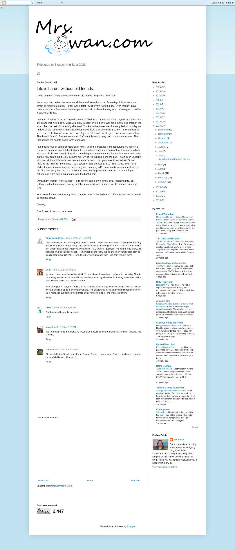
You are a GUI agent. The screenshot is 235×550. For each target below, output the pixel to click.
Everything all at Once (166, 347)
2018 (158, 108)
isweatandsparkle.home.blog (171, 263)
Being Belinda (163, 366)
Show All (195, 427)
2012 (158, 191)
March (161, 173)
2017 (158, 113)
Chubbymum (163, 409)
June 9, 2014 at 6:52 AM (65, 269)
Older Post (135, 480)
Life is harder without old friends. (174, 159)
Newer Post (43, 480)
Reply (48, 259)
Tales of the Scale (164, 369)
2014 (158, 126)
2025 (158, 91)
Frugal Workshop (165, 214)
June (161, 155)
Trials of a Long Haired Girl (170, 387)
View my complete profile (164, 467)
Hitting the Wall (163, 285)
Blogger (131, 526)
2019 (158, 104)
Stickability (161, 412)
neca (48, 327)
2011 (158, 195)
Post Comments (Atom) (61, 486)
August (162, 147)
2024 (158, 95)
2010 (158, 200)
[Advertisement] (89, 449)
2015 (158, 121)
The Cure (160, 266)
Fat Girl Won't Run (165, 344)
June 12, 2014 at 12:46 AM (66, 349)
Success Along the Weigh (169, 322)
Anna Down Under (55, 238)
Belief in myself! (164, 282)
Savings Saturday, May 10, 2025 (171, 390)
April (160, 169)
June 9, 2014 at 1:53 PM (64, 307)
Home (90, 480)
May (160, 164)
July (160, 151)
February (163, 177)
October (162, 138)
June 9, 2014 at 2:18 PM (64, 327)
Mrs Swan (52, 219)
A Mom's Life (163, 301)
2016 (158, 117)
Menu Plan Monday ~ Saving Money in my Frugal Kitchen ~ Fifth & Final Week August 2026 (175, 220)
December (163, 129)
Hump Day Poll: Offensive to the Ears (173, 325)
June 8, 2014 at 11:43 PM (78, 238)
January (162, 182)
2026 (158, 87)
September (164, 142)
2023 (158, 100)
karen (49, 349)
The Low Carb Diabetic (168, 238)
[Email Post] (73, 219)
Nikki (48, 307)
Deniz (48, 269)
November (163, 134)
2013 (158, 187)
